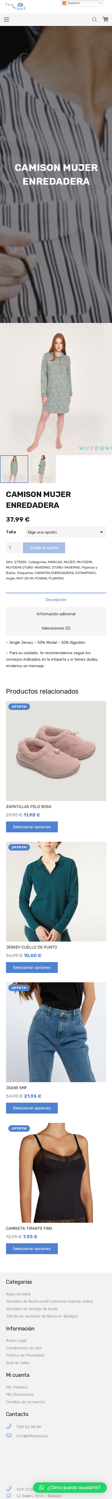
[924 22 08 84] (11, 1427)
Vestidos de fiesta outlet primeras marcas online (49, 1301)
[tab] (56, 600)
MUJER (69, 562)
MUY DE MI (24, 578)
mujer (10, 578)
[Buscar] (94, 19)
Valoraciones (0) (56, 628)
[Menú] (6, 19)
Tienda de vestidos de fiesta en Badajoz (42, 1316)
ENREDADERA (62, 573)
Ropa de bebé (18, 1294)
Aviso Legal (16, 1340)
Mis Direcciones (20, 1394)
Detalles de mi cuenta (25, 1402)
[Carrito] (105, 19)
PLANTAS (56, 578)
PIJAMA (41, 578)
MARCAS (55, 562)
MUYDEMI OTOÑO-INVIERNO (28, 567)
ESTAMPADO (86, 573)
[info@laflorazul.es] (11, 1436)
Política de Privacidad (25, 1355)
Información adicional (56, 614)
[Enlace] (16, 6)
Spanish (73, 3)
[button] (70, 1487)
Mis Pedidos (17, 1387)
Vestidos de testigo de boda (31, 1309)
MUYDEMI (84, 562)
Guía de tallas (18, 1362)
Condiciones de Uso (24, 1348)
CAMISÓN (42, 573)
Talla (11, 532)
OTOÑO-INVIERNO (66, 567)
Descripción (56, 599)
